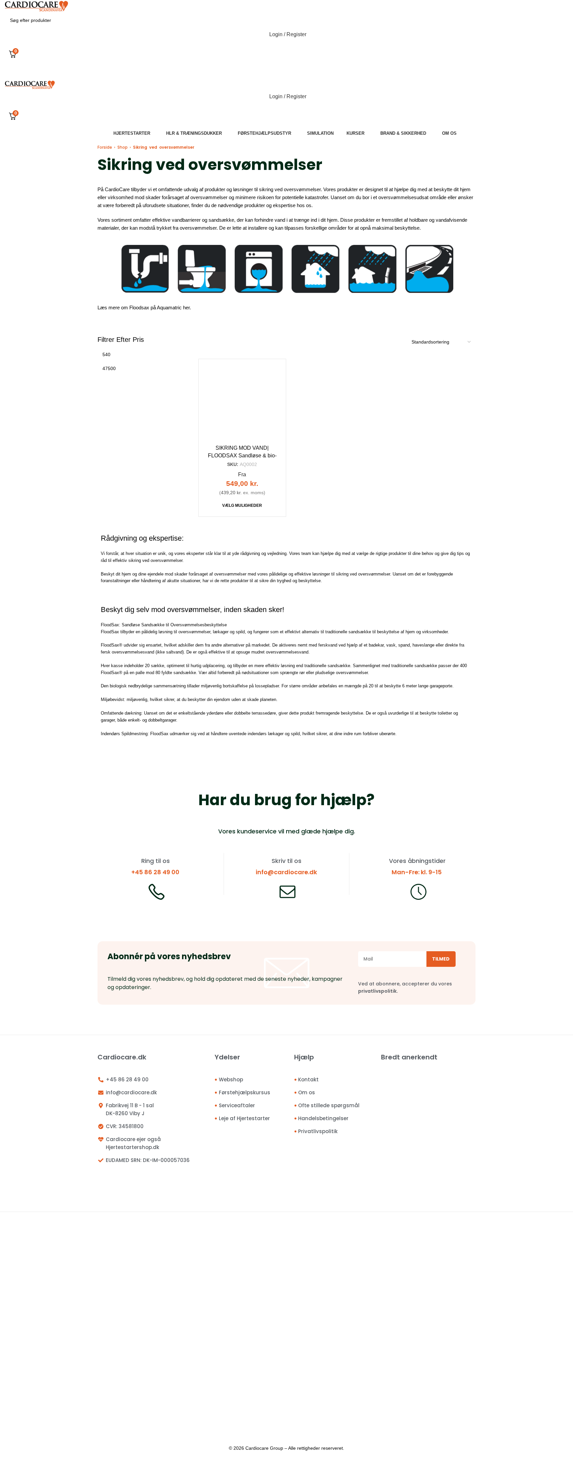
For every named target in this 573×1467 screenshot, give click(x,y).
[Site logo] (36, 6)
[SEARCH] (560, 20)
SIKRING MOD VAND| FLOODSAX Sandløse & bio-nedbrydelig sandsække (242, 455)
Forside (104, 147)
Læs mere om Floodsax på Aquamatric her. (144, 307)
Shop (122, 147)
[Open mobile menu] (286, 73)
